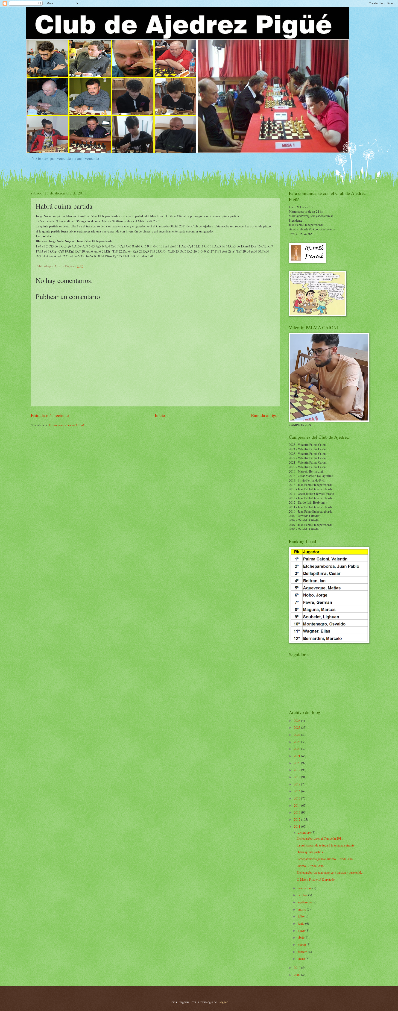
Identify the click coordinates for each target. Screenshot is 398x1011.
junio (301, 923)
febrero (303, 951)
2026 (297, 720)
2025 (297, 727)
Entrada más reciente (50, 415)
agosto (302, 909)
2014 (297, 805)
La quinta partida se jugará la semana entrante (325, 845)
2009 (297, 975)
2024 (297, 734)
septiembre (305, 902)
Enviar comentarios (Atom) (66, 425)
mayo (301, 930)
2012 (297, 819)
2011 (297, 826)
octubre (303, 895)
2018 (297, 777)
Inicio (160, 415)
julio (301, 916)
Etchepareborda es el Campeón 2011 (320, 838)
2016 (297, 791)
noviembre (305, 888)
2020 (297, 763)
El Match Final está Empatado (316, 879)
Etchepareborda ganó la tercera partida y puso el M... (330, 872)
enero (302, 958)
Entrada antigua (265, 415)
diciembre (304, 832)
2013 (297, 812)
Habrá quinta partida (310, 852)
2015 (297, 798)
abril (301, 937)
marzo (302, 944)
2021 (297, 756)
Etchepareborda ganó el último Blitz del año (325, 859)
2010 (297, 967)
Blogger (222, 1002)
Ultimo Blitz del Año (310, 866)
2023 (297, 742)
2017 (297, 784)
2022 (297, 748)
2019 (297, 770)
